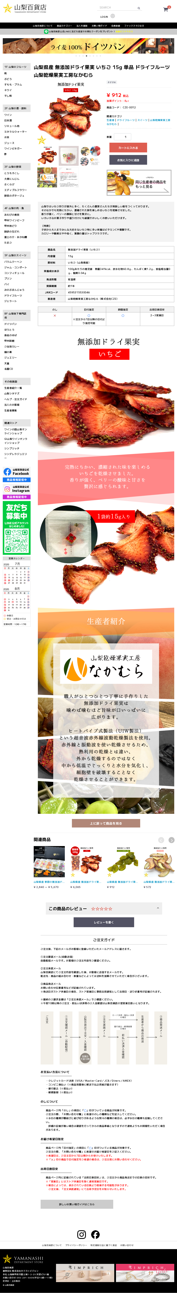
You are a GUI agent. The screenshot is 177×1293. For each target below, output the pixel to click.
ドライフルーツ (13, 295)
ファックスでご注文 (134, 25)
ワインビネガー (13, 148)
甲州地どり (10, 226)
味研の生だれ (12, 231)
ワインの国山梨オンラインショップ (15, 431)
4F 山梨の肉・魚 (14, 208)
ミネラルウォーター (15, 131)
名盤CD (8, 369)
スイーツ (142, 120)
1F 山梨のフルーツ (15, 66)
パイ (6, 284)
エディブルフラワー (15, 190)
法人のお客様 (12, 405)
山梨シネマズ (12, 393)
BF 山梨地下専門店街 (15, 315)
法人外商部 (82, 25)
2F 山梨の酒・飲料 (15, 108)
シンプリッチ (12, 448)
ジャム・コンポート (15, 267)
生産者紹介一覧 (13, 388)
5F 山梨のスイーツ (15, 255)
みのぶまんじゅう (14, 290)
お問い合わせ (126, 1245)
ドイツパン (10, 324)
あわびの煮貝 (12, 214)
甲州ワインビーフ (14, 220)
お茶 (6, 137)
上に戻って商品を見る (106, 823)
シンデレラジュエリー (15, 456)
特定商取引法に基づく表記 (104, 1245)
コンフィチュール (14, 273)
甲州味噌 (9, 341)
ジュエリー (10, 357)
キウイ (8, 90)
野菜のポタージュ (14, 195)
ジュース (9, 143)
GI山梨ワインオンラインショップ (15, 441)
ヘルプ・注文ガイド (15, 399)
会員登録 (115, 25)
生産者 (110, 120)
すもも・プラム (13, 84)
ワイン (8, 115)
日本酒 (8, 120)
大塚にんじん (12, 178)
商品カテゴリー (64, 25)
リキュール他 (12, 126)
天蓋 (6, 363)
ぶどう (8, 79)
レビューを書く (104, 922)
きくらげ (9, 184)
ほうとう (9, 329)
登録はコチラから (124, 31)
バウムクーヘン (13, 262)
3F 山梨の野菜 (12, 166)
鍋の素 (8, 352)
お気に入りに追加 (128, 160)
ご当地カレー (12, 346)
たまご (8, 242)
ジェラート (10, 301)
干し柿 (8, 95)
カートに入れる (128, 148)
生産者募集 (10, 410)
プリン (8, 278)
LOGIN (104, 16)
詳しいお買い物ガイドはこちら (77, 1204)
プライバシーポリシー (76, 1245)
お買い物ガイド (99, 25)
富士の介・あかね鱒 (15, 237)
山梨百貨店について (43, 25)
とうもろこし (12, 173)
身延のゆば (10, 335)
